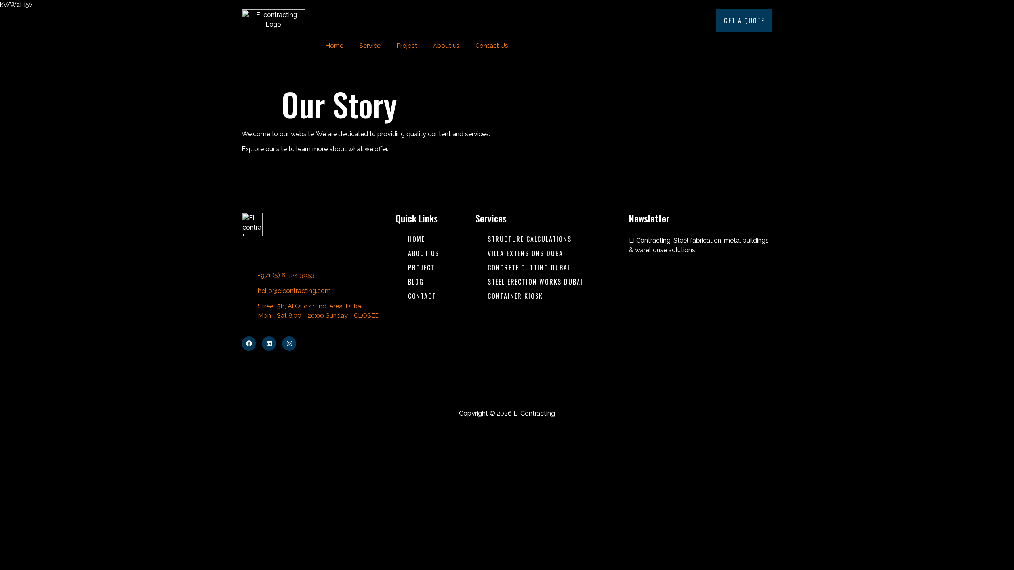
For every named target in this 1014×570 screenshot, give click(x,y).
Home (334, 45)
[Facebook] (249, 343)
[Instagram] (289, 343)
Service (370, 45)
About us (446, 45)
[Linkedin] (269, 343)
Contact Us (491, 45)
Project (406, 45)
